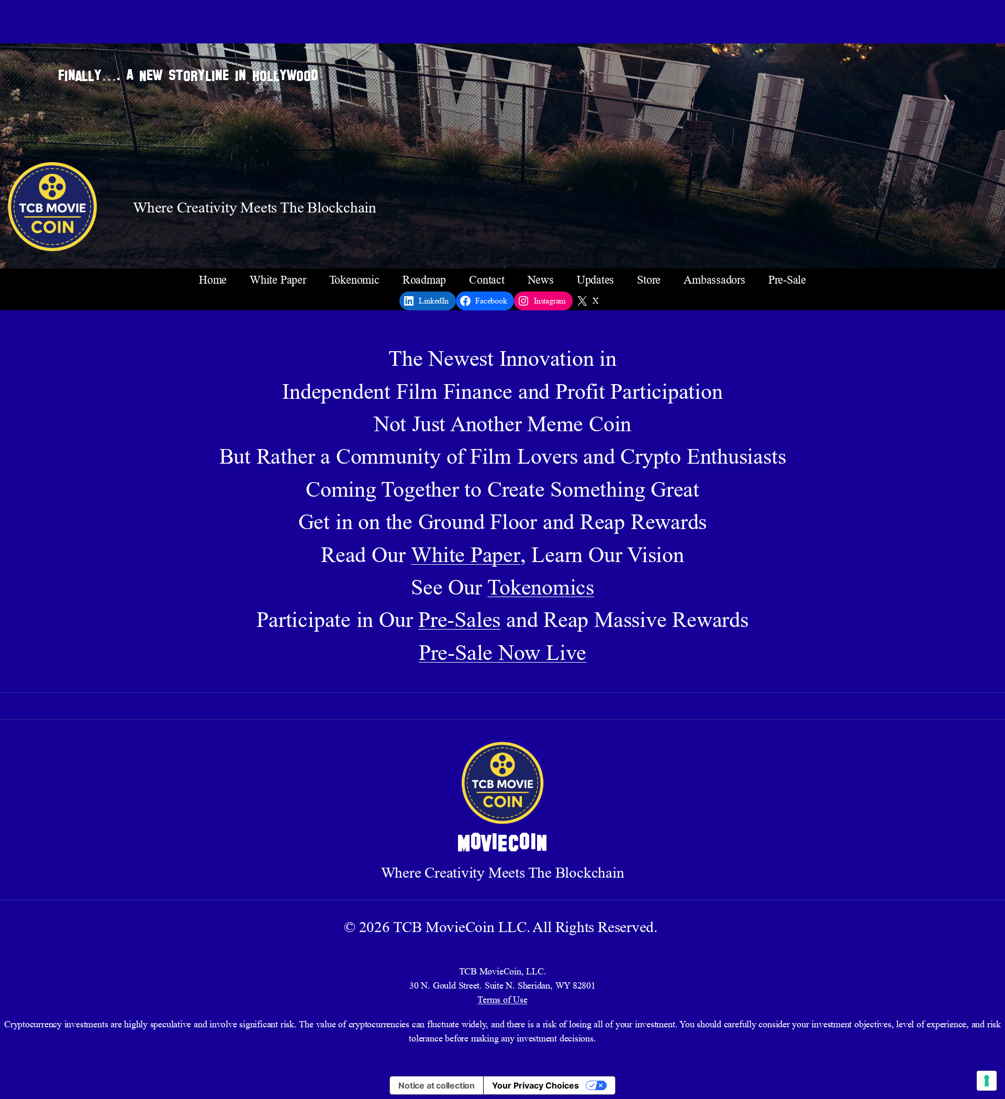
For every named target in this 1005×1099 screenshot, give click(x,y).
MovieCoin (502, 843)
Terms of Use (502, 999)
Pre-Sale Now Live (502, 652)
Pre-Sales (459, 619)
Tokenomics (540, 587)
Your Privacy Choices (535, 1085)
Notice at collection (436, 1085)
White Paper (465, 554)
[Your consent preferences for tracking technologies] (987, 1081)
